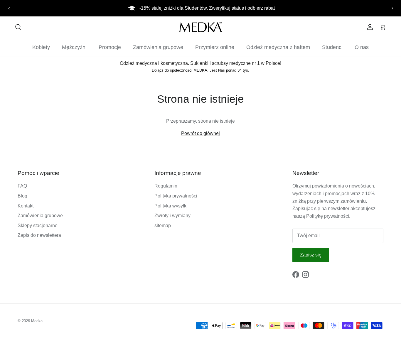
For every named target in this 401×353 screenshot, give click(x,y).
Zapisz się (310, 254)
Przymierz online (214, 47)
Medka (37, 321)
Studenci (332, 47)
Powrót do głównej (200, 133)
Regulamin (165, 185)
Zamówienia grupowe (158, 47)
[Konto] (368, 27)
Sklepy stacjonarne (38, 225)
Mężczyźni (74, 47)
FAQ (22, 185)
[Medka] (200, 27)
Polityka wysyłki (171, 205)
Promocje (110, 47)
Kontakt (25, 205)
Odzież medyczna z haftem (278, 47)
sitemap (162, 225)
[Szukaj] (18, 27)
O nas (362, 47)
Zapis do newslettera (39, 235)
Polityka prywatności (175, 195)
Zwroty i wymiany (172, 215)
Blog (22, 195)
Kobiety (41, 47)
